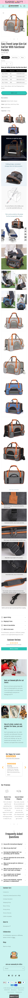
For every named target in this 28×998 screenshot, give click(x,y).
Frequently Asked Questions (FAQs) (12, 895)
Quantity (3, 60)
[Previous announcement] (3, 2)
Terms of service (11, 992)
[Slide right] (17, 39)
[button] (3, 6)
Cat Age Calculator (8, 899)
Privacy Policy (6, 909)
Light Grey (5, 57)
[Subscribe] (23, 968)
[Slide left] (10, 39)
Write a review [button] (14, 649)
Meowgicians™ (7, 926)
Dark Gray (14, 57)
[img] (15, 756)
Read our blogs (7, 946)
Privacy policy (21, 989)
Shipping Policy (7, 902)
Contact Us (6, 892)
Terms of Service (7, 913)
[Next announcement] (25, 2)
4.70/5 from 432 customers (13, 758)
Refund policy (14, 989)
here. (14, 937)
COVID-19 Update (7, 916)
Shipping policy (19, 992)
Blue (22, 57)
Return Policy (6, 906)
